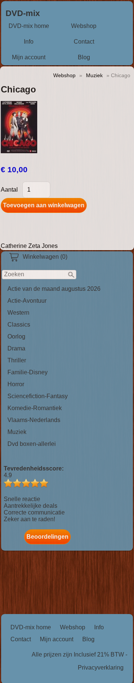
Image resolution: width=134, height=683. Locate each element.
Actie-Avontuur (27, 301)
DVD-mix (23, 13)
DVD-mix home (29, 26)
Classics (18, 324)
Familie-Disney (27, 372)
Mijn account (28, 57)
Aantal (9, 189)
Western (18, 312)
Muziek (16, 432)
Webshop (83, 26)
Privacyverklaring (101, 667)
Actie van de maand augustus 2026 (53, 289)
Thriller (16, 360)
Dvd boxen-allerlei (31, 444)
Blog (84, 57)
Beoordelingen (47, 537)
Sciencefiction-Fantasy (37, 396)
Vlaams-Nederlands (33, 420)
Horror (15, 384)
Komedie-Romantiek (34, 408)
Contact (84, 41)
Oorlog (16, 336)
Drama (16, 348)
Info (29, 41)
